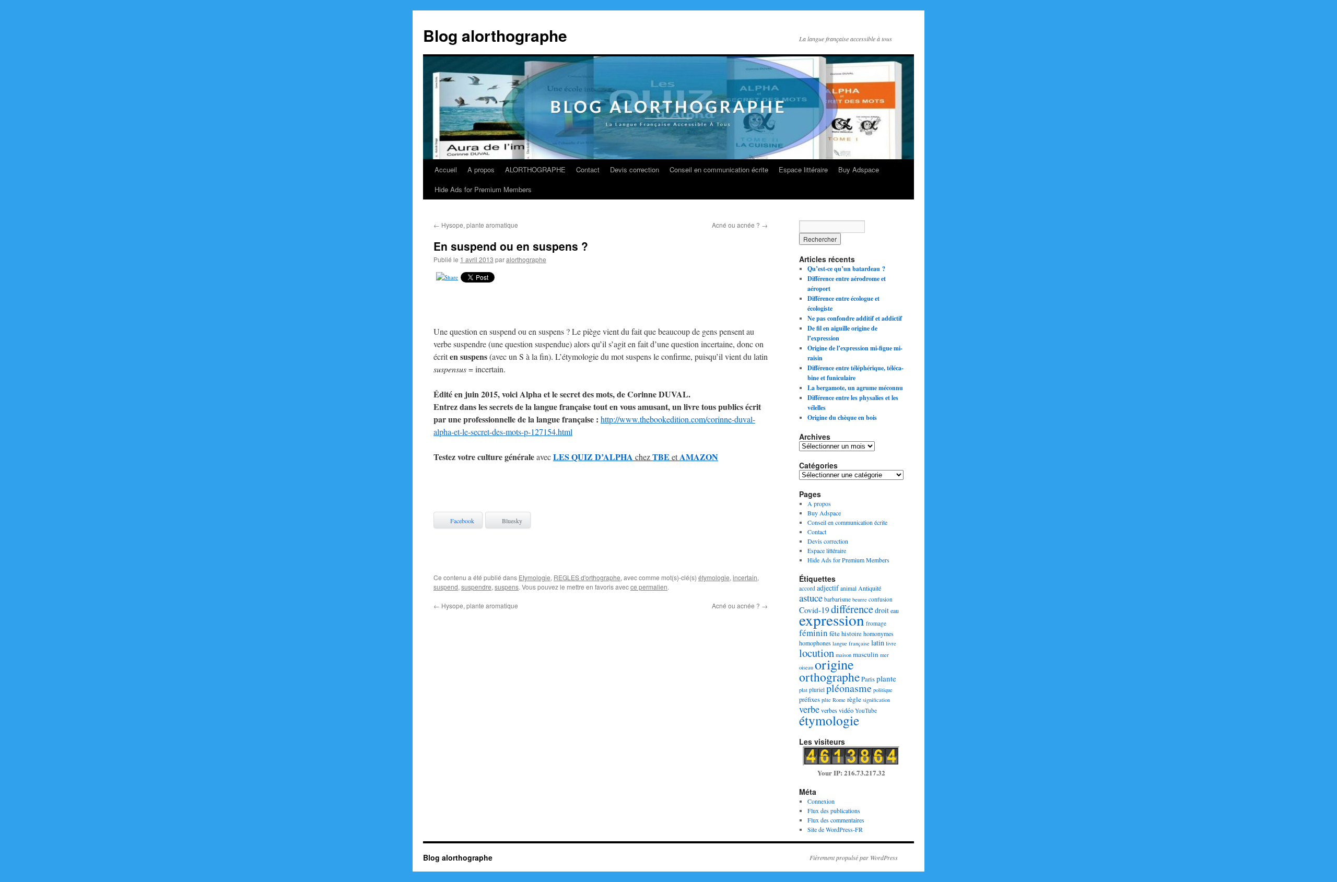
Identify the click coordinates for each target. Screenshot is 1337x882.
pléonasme (849, 688)
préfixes (809, 699)
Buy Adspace (858, 169)
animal (848, 588)
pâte (826, 699)
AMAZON (698, 457)
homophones (815, 643)
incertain (745, 577)
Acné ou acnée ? (740, 224)
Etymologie (534, 577)
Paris (868, 679)
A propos (481, 169)
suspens (507, 586)
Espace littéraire (803, 169)
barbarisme (837, 599)
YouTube (866, 710)
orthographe (829, 676)
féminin (813, 633)
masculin (865, 654)
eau (894, 610)
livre (891, 643)
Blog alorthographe (495, 35)
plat (803, 689)
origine (834, 664)
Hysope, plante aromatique (475, 224)
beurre (859, 599)
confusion (881, 599)
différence (852, 609)
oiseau (806, 667)
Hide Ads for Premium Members (483, 189)
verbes (829, 710)
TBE (661, 457)
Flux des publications (833, 810)
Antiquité (869, 588)
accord (807, 588)
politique (883, 689)
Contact (588, 169)
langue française (851, 643)
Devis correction (634, 169)
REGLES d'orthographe (587, 577)
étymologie (714, 577)
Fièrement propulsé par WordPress (854, 857)
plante (886, 678)
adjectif (828, 588)
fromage (876, 623)
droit (882, 610)
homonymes (878, 633)
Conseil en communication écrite (719, 169)
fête (834, 633)
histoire (851, 633)
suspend (445, 586)
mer (884, 654)
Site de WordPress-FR (835, 829)
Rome (839, 699)
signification (876, 699)
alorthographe (526, 259)
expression (831, 619)
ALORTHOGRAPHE (535, 169)
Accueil (446, 169)
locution (816, 652)
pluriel (817, 689)
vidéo (846, 710)
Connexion (821, 801)
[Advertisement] (600, 306)
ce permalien (648, 586)
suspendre (476, 586)
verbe (809, 709)
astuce (811, 597)
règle (854, 699)
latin (877, 643)
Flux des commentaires (835, 820)
